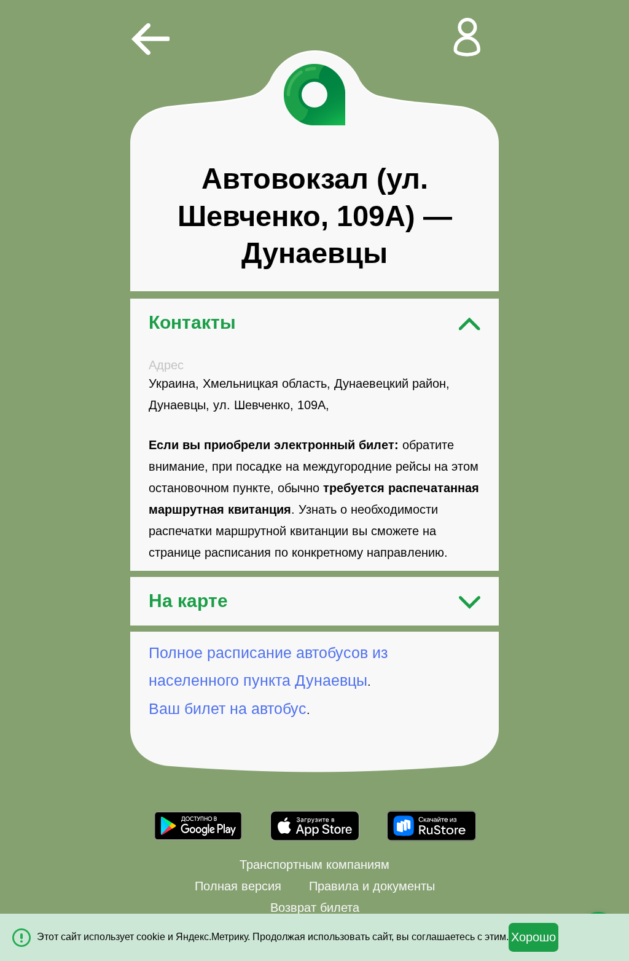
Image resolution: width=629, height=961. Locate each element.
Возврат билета (314, 907)
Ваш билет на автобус (228, 708)
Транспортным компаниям (314, 864)
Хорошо (533, 937)
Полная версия (238, 886)
